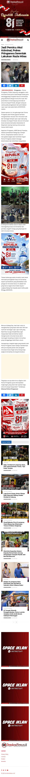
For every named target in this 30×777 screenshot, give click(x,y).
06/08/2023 (15, 59)
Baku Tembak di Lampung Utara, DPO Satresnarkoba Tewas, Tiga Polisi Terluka (14, 466)
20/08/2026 (15, 587)
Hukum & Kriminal (9, 44)
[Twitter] (10, 85)
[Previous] (13, 622)
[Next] (16, 622)
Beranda (3, 761)
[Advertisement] (15, 308)
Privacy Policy (4, 754)
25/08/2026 (15, 470)
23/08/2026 (15, 499)
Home (2, 44)
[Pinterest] (22, 85)
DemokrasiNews (6, 59)
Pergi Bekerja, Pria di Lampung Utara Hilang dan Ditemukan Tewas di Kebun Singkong (14, 524)
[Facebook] (4, 85)
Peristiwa (6, 462)
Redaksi (3, 759)
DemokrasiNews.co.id (10, 773)
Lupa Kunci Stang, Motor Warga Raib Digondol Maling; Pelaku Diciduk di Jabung (14, 495)
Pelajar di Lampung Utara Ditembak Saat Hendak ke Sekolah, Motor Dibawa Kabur (13, 583)
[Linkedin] (16, 85)
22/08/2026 (15, 528)
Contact (3, 756)
